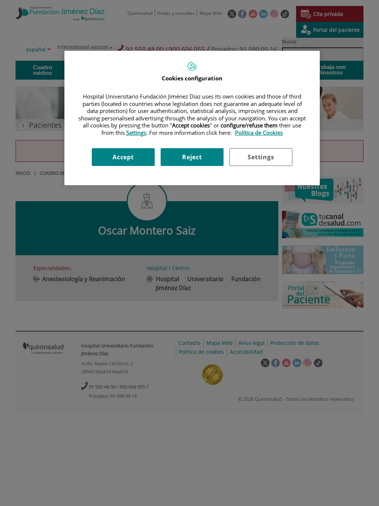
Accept (123, 157)
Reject (192, 157)
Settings (261, 157)
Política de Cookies (259, 132)
